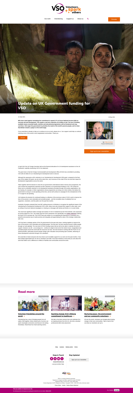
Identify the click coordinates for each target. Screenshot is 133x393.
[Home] (66, 8)
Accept (117, 390)
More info (48, 391)
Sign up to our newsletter (99, 151)
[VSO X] (62, 358)
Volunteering (58, 19)
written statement (71, 213)
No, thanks (110, 390)
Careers (62, 347)
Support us (70, 19)
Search (87, 18)
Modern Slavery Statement (72, 385)
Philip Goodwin (109, 142)
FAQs (76, 347)
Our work (47, 19)
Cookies (64, 385)
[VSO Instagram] (55, 358)
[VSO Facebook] (51, 358)
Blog (56, 347)
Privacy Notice (58, 385)
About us (80, 19)
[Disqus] (66, 260)
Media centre (69, 347)
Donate (114, 19)
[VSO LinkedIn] (58, 358)
